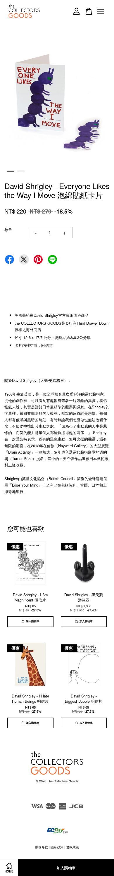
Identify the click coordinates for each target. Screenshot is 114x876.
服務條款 (41, 846)
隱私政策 (57, 846)
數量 (8, 229)
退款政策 (72, 846)
